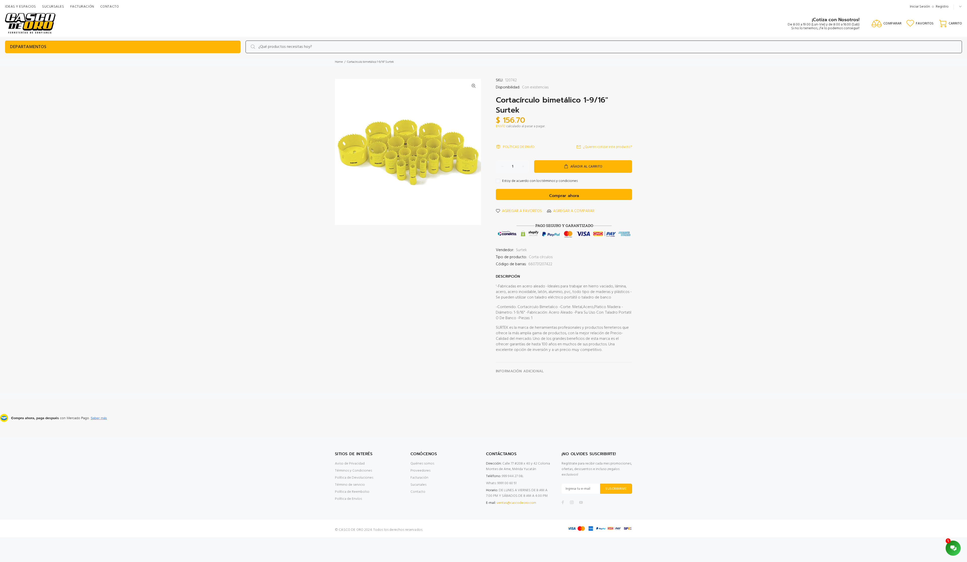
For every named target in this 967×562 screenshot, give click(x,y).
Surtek (521, 250)
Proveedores (420, 471)
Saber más (99, 417)
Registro (942, 7)
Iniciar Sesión (920, 7)
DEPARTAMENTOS (28, 47)
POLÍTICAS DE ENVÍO (518, 147)
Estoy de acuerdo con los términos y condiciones (540, 181)
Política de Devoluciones (354, 478)
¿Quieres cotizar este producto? (607, 147)
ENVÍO (500, 126)
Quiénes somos (422, 464)
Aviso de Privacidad (350, 464)
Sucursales (418, 485)
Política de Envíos (348, 499)
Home (339, 61)
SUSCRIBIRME (616, 489)
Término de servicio (350, 485)
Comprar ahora (564, 196)
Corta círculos (540, 257)
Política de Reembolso (352, 492)
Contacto (417, 492)
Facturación (419, 478)
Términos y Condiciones (353, 471)
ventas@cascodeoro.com (516, 503)
